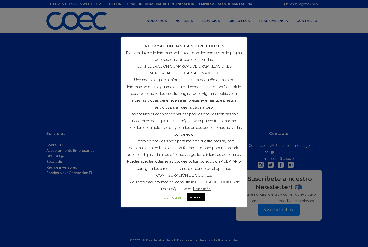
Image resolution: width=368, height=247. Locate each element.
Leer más (202, 189)
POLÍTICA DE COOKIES (215, 182)
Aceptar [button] (196, 197)
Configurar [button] (172, 197)
